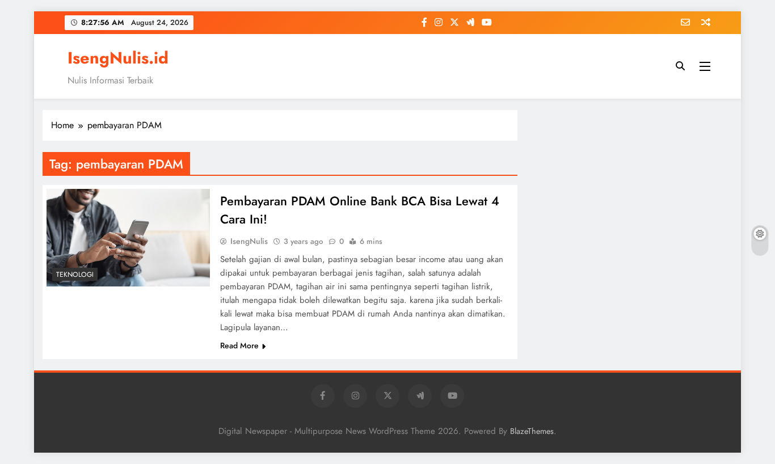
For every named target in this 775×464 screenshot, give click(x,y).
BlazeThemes (532, 431)
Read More (239, 345)
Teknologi (75, 274)
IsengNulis (249, 241)
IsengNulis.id (118, 58)
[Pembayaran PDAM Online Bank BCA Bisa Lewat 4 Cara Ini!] (128, 237)
